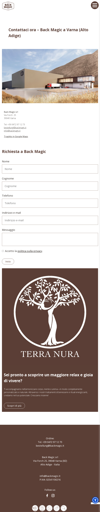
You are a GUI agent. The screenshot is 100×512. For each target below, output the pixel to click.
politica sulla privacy (29, 251)
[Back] (49, 508)
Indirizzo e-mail (11, 212)
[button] (95, 500)
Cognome (8, 178)
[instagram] (53, 496)
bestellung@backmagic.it (15, 127)
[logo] (8, 6)
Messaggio (8, 230)
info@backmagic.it (12, 130)
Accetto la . (24, 251)
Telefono (7, 195)
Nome (5, 161)
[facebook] (47, 496)
